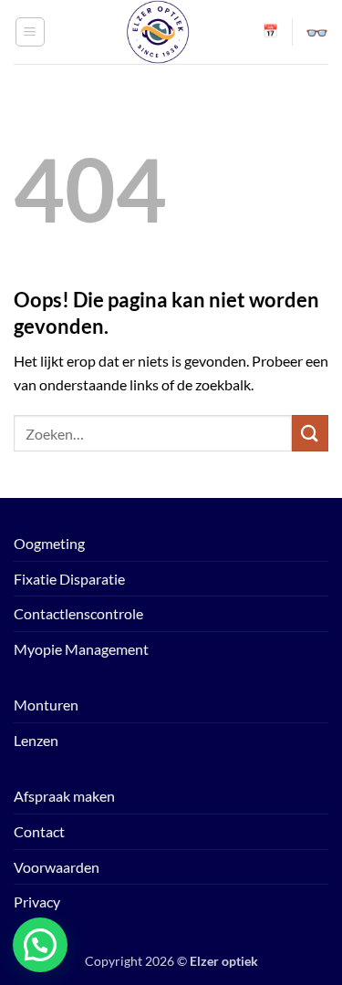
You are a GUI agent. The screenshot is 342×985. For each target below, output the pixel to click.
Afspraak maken (64, 795)
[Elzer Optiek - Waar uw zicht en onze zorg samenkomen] (158, 32)
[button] (30, 32)
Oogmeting (49, 543)
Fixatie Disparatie (69, 578)
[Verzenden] (310, 433)
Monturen (46, 704)
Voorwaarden (56, 867)
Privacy (37, 901)
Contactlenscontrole (78, 613)
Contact (39, 831)
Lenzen (36, 740)
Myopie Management (81, 649)
